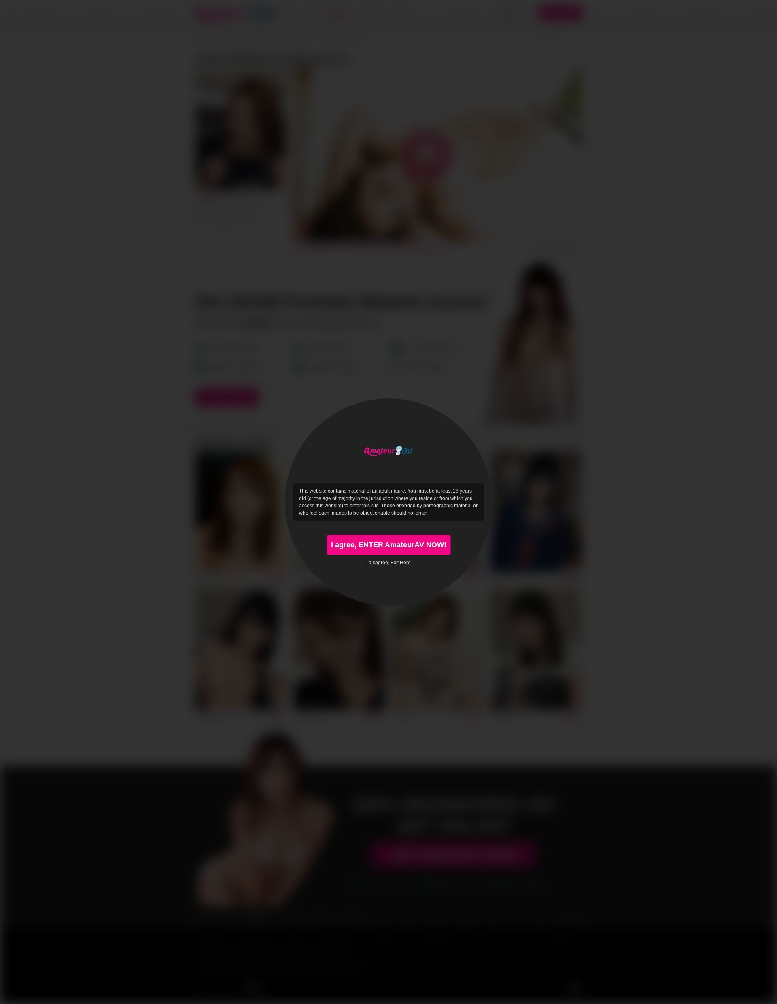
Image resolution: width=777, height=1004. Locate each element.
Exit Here (401, 563)
